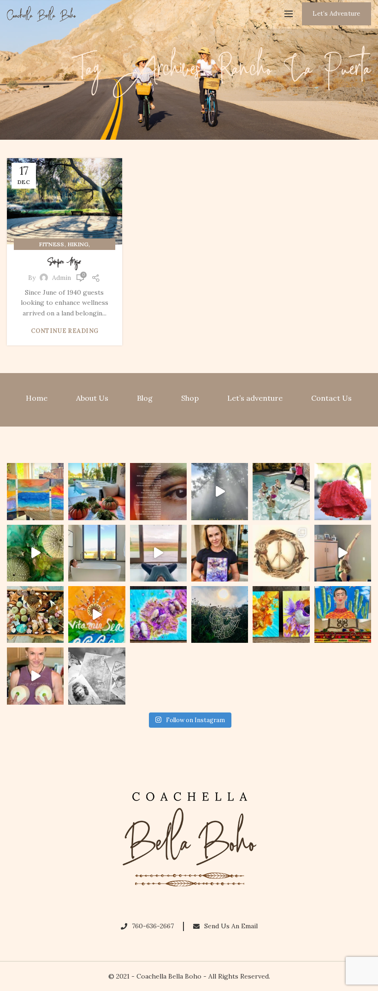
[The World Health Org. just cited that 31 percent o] (281, 491)
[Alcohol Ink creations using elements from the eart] (35, 553)
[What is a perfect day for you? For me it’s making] (281, 553)
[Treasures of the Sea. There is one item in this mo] (35, 614)
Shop (190, 398)
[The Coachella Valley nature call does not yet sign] (96, 491)
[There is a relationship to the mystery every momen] (219, 614)
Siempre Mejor (64, 262)
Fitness (52, 244)
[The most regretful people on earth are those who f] (342, 614)
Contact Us (331, 398)
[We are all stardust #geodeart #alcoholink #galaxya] (219, 553)
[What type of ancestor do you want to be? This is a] (96, 675)
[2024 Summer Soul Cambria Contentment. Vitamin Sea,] (96, 614)
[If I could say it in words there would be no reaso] (281, 614)
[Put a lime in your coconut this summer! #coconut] (35, 675)
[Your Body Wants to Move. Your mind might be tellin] (342, 553)
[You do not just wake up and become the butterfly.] (158, 614)
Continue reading (65, 331)
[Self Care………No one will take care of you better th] (96, 553)
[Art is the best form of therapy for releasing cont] (35, 491)
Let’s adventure (255, 398)
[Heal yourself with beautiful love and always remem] (219, 491)
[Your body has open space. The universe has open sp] (158, 553)
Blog (145, 398)
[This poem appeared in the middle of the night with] (158, 491)
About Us (92, 398)
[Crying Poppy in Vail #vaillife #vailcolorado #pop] (342, 491)
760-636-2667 (153, 926)
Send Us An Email (231, 926)
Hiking (78, 244)
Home (36, 398)
